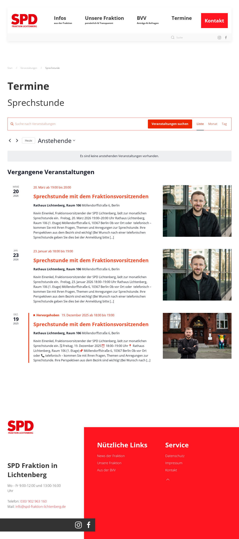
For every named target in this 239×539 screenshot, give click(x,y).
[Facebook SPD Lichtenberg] (226, 37)
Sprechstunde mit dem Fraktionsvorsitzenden (91, 196)
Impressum (173, 463)
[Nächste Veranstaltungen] (17, 140)
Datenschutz (174, 456)
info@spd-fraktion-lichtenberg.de (40, 506)
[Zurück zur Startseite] (28, 20)
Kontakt (214, 20)
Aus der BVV (106, 470)
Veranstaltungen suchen (170, 124)
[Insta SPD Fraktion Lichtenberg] (219, 37)
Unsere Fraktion (109, 463)
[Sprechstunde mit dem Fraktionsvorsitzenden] (197, 211)
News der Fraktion (111, 456)
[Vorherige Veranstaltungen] (9, 140)
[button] (63, 20)
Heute (28, 140)
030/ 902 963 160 (33, 501)
